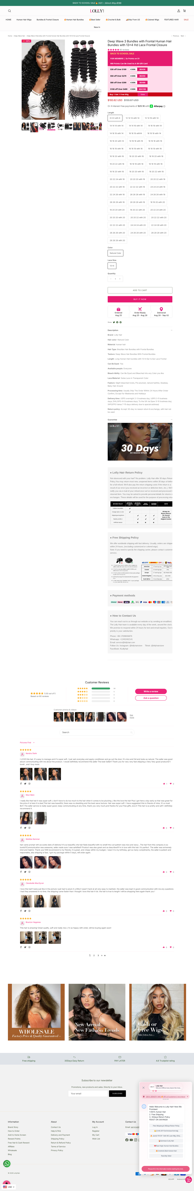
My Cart (95, 1135)
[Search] (9, 10)
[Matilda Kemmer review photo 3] (54, 862)
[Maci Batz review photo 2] (40, 818)
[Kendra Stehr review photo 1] (26, 774)
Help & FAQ (56, 1131)
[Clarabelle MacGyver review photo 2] (40, 901)
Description (113, 330)
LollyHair (17, 1173)
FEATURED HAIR (171, 19)
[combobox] (8, 1187)
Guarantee (112, 419)
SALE (186, 19)
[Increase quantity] (120, 279)
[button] (114, 50)
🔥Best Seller (94, 19)
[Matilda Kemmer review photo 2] (40, 862)
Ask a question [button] (151, 698)
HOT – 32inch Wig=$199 (109, 3)
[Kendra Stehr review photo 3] (54, 774)
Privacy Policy (57, 1150)
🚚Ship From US (133, 19)
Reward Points (14, 1139)
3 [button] (98, 955)
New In (97, 27)
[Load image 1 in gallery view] (62, 80)
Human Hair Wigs (23, 19)
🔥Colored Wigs (152, 19)
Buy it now (140, 299)
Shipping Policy (57, 1139)
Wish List (96, 1139)
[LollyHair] (97, 11)
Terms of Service (58, 1146)
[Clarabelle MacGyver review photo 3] (54, 901)
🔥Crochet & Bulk (113, 19)
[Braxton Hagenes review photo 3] (54, 937)
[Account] (178, 10)
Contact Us (56, 1127)
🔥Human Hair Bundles (74, 19)
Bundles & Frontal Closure (48, 19)
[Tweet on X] (114, 322)
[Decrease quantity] (110, 279)
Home (10, 36)
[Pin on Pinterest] (121, 322)
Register (95, 1131)
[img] (25, 750)
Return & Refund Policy (61, 1143)
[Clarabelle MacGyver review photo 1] (26, 901)
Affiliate (11, 1146)
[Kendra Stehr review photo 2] (40, 774)
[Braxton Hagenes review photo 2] (40, 937)
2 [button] (94, 955)
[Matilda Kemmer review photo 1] (26, 862)
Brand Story (13, 1127)
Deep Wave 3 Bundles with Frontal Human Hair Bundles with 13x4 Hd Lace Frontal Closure (58, 36)
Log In (95, 1127)
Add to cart (140, 290)
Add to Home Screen (17, 1135)
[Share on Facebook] (117, 322)
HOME (8, 19)
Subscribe (117, 1093)
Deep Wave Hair (19, 36)
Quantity (111, 273)
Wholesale (12, 1150)
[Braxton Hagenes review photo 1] (26, 937)
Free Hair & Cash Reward (18, 1143)
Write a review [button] (151, 691)
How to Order (14, 1131)
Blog (10, 1154)
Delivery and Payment (60, 1135)
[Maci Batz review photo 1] (26, 818)
